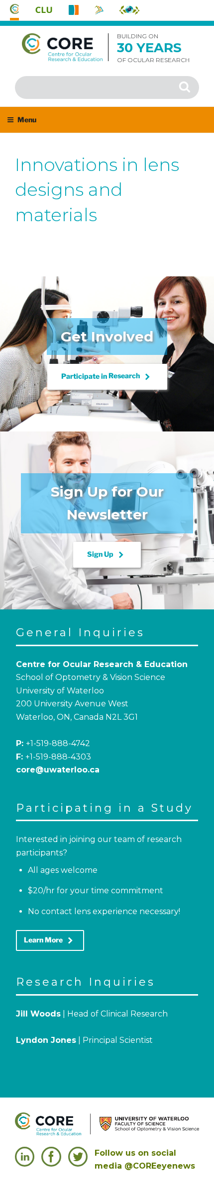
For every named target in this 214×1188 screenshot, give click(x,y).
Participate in (107, 377)
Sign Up (107, 555)
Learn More (50, 940)
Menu (26, 119)
